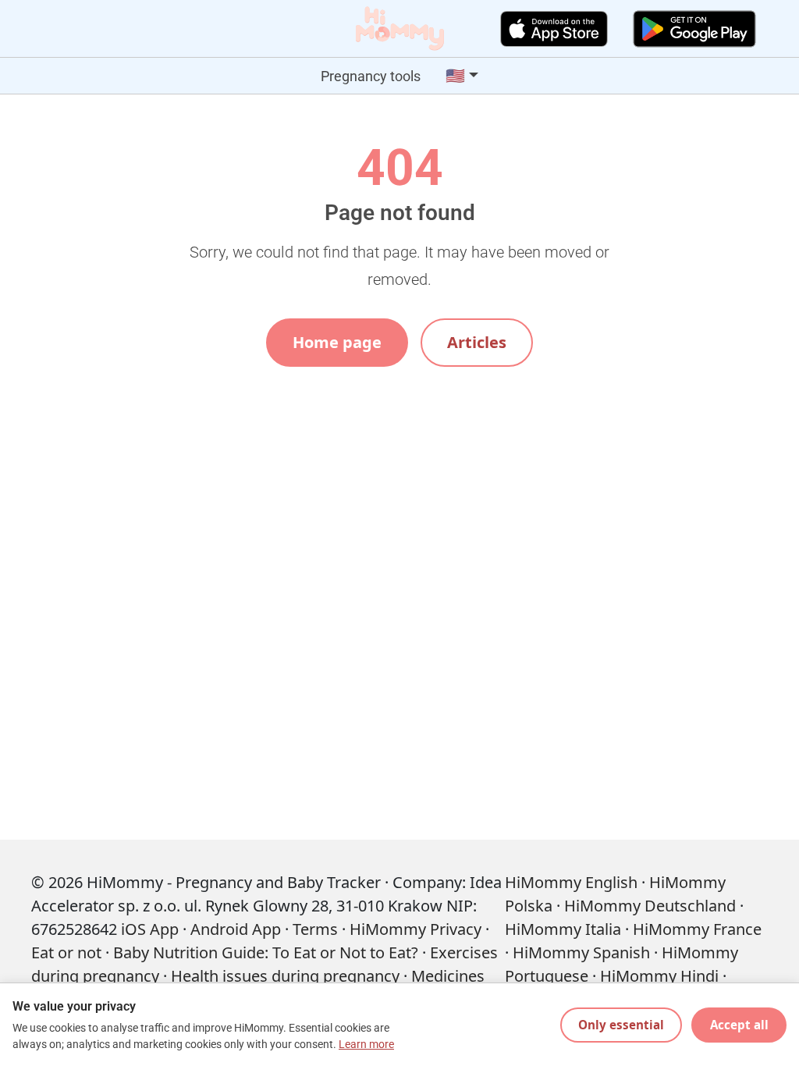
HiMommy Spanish (581, 952)
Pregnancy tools (371, 76)
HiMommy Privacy (415, 929)
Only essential (621, 1024)
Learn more (366, 1044)
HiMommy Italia (563, 929)
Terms (315, 929)
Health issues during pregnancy (285, 975)
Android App (235, 929)
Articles (476, 342)
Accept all (739, 1024)
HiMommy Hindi (659, 975)
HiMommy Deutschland (650, 905)
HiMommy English (571, 882)
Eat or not (66, 952)
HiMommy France (697, 929)
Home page (337, 342)
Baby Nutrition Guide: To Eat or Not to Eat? (265, 952)
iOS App (150, 929)
